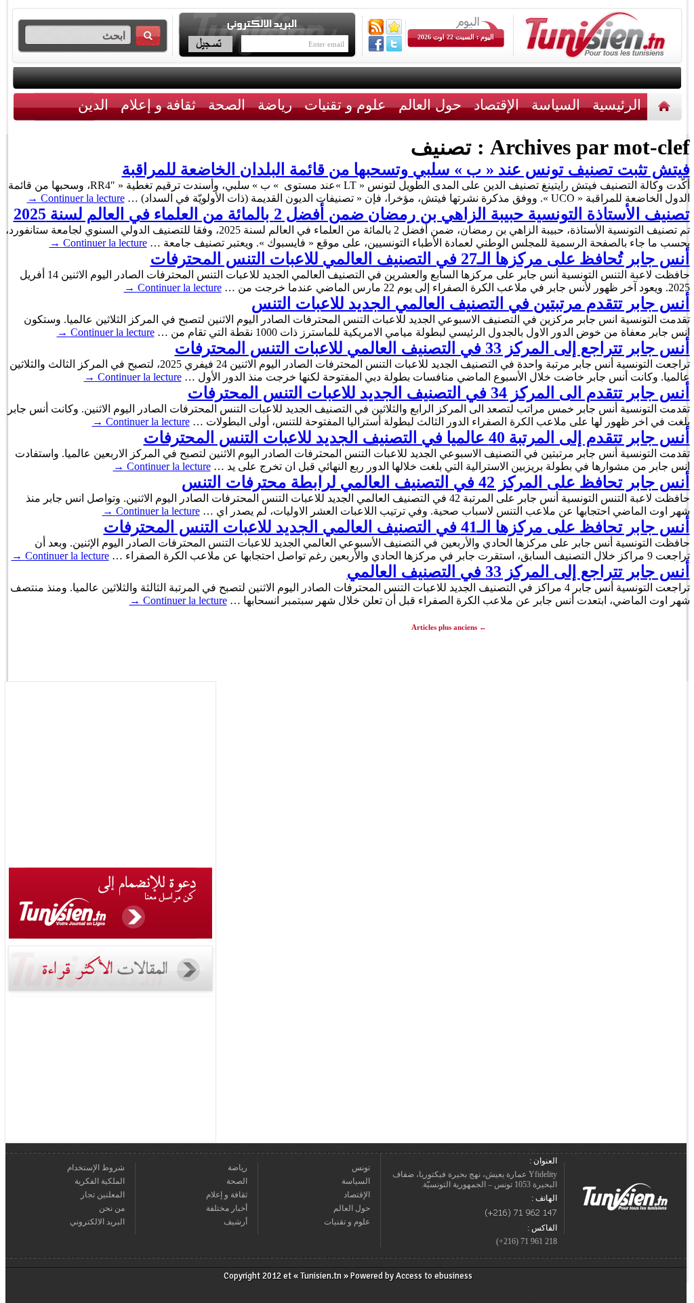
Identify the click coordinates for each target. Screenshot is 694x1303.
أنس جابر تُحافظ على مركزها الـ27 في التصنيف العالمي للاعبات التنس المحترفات (420, 259)
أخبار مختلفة (226, 1208)
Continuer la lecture (76, 198)
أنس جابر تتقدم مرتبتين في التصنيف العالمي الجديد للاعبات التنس (470, 303)
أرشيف (235, 1221)
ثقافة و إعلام (158, 104)
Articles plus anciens (449, 627)
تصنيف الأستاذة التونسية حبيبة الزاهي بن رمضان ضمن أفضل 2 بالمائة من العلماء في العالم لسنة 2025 (352, 214)
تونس (361, 1167)
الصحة (226, 104)
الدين (93, 104)
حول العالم (430, 104)
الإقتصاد (496, 104)
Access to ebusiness (434, 1275)
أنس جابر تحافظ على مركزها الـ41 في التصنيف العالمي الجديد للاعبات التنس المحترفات (397, 527)
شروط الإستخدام (96, 1167)
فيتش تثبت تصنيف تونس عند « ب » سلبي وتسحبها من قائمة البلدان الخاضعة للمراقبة (406, 169)
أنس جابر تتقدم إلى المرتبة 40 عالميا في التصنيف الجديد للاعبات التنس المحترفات (417, 437)
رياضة (275, 104)
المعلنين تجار (103, 1194)
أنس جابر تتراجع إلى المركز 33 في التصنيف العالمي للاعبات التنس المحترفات (432, 348)
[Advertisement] (110, 776)
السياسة (555, 104)
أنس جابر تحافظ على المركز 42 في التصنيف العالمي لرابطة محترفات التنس (436, 482)
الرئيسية (666, 106)
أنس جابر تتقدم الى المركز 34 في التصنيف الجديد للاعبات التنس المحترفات (439, 393)
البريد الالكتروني (97, 1221)
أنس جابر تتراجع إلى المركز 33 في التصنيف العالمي (518, 571)
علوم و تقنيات (345, 104)
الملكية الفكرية (100, 1181)
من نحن (112, 1208)
